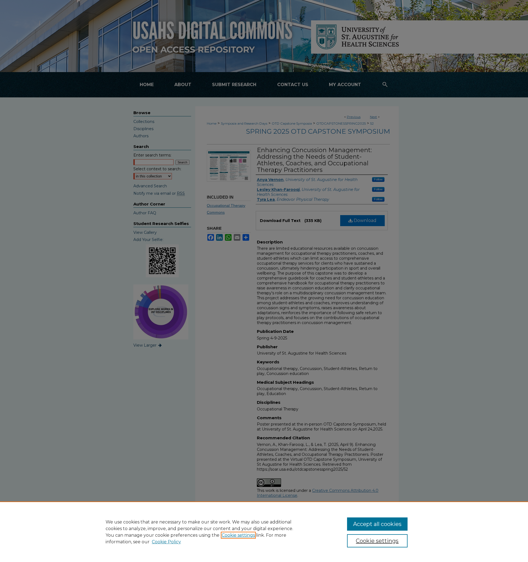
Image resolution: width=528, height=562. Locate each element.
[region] (264, 531)
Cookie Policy (166, 541)
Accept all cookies (377, 524)
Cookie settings (238, 535)
